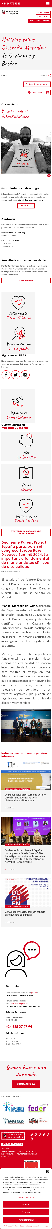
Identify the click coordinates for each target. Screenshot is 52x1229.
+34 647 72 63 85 (11, 3)
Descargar (26, 205)
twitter (31, 1134)
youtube (43, 1134)
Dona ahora (26, 1084)
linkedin (47, 1134)
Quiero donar (43, 13)
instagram (39, 1134)
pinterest (31, 1138)
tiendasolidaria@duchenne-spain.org (23, 1006)
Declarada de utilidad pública (15, 1135)
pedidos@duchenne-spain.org (19, 995)
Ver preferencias (26, 1219)
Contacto (5, 1156)
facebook (35, 1134)
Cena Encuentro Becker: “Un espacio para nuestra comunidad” (25, 913)
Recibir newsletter (12, 1144)
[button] (47, 1171)
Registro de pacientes (39, 21)
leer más (10, 808)
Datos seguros (7, 1154)
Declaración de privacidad (29, 1226)
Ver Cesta (36, 92)
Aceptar (26, 1204)
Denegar (26, 1212)
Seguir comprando (38, 84)
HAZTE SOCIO (44, 16)
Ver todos (49, 175)
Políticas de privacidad (27, 1154)
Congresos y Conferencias (17, 789)
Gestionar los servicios (25, 1197)
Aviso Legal (44, 1226)
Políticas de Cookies (11, 1226)
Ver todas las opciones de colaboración (26, 532)
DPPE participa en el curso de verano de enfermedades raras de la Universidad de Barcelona (25, 797)
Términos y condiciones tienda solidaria (19, 1151)
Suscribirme (26, 280)
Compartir (43, 75)
